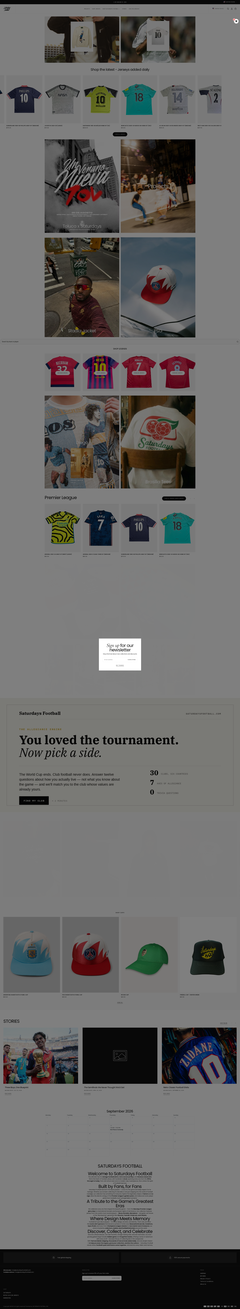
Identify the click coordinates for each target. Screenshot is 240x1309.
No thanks (120, 665)
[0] (236, 21)
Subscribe (132, 659)
